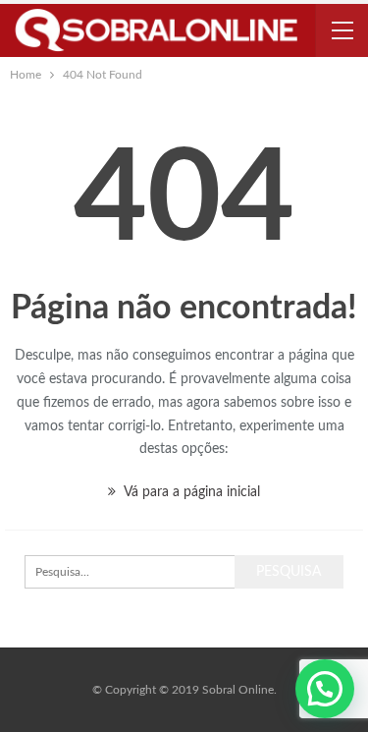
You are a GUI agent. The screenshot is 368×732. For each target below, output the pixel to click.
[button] (324, 688)
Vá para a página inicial (190, 492)
